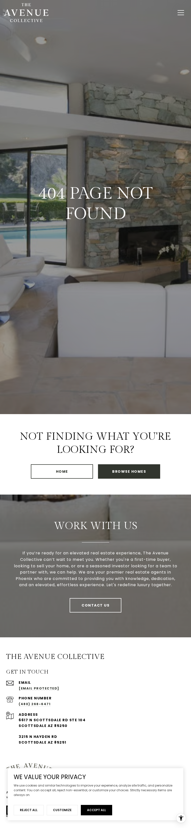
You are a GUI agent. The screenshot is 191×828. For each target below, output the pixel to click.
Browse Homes (129, 471)
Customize (62, 810)
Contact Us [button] (95, 605)
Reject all (29, 810)
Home (62, 471)
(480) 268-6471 (34, 704)
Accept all (96, 810)
